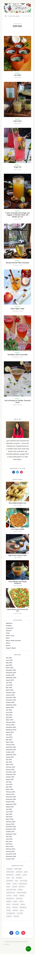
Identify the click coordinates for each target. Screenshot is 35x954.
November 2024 (11, 700)
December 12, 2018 (17, 357)
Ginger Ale (17, 167)
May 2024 (9, 715)
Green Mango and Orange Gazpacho (18, 582)
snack (9, 910)
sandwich (23, 907)
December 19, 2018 (17, 311)
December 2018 (11, 854)
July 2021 (9, 782)
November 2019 (11, 829)
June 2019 (9, 839)
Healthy (21, 886)
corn (24, 874)
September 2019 (11, 834)
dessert (19, 877)
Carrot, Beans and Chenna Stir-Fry (17, 610)
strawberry (11, 913)
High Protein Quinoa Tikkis (17, 555)
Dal (13, 877)
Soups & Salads (11, 648)
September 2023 (11, 729)
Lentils (9, 895)
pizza (8, 904)
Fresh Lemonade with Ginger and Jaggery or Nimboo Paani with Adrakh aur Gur (18, 215)
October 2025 (10, 675)
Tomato (9, 916)
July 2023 (9, 734)
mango (22, 895)
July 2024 (9, 710)
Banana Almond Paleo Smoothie (17, 263)
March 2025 (9, 690)
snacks (15, 910)
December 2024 (11, 697)
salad (23, 904)
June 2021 (9, 784)
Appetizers (9, 623)
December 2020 (11, 797)
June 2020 (9, 811)
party (15, 901)
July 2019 (9, 836)
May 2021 (9, 787)
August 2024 (10, 707)
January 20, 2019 (17, 265)
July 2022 (9, 759)
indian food (11, 892)
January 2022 (10, 769)
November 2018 (11, 856)
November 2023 (11, 727)
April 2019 (9, 844)
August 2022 (10, 757)
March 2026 (9, 667)
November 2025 (11, 672)
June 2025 (9, 685)
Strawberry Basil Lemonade (17, 355)
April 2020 (9, 816)
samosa (15, 907)
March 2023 (9, 742)
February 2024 (10, 722)
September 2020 (11, 804)
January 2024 (10, 725)
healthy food (11, 889)
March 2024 (9, 720)
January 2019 (10, 851)
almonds (10, 868)
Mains (8, 638)
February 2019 (10, 849)
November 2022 (11, 749)
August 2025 (10, 680)
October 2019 (10, 831)
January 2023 (10, 744)
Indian (20, 889)
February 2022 (10, 767)
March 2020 (9, 819)
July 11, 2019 (17, 77)
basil (26, 871)
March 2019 (9, 846)
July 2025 (9, 682)
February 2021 (10, 792)
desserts (10, 880)
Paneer (9, 901)
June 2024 (9, 712)
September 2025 (11, 677)
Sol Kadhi (17, 75)
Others (8, 643)
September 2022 (11, 754)
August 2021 (10, 779)
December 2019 (11, 826)
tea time (20, 913)
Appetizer (18, 868)
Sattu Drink (17, 121)
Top (28, 949)
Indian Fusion (21, 892)
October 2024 (10, 702)
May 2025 (9, 687)
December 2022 (11, 747)
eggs (8, 886)
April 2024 (9, 717)
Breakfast (9, 625)
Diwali (9, 883)
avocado (19, 871)
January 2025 (10, 695)
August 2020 (10, 806)
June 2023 (9, 737)
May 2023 (9, 739)
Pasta (21, 901)
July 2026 (9, 657)
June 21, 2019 (17, 169)
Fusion (14, 886)
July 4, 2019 (17, 123)
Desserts (8, 630)
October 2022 (10, 752)
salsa (8, 907)
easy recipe (23, 883)
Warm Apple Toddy (17, 309)
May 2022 (9, 762)
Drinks (17, 73)
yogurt (16, 916)
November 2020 (11, 799)
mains (16, 895)
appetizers (10, 871)
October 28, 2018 (17, 405)
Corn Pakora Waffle (17, 529)
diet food (23, 880)
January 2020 (10, 824)
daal (8, 877)
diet (16, 880)
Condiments (9, 628)
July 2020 (9, 809)
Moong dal (10, 898)
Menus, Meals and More (13, 640)
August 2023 (10, 732)
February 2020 (10, 821)
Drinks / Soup (10, 635)
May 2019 (9, 841)
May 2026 (9, 662)
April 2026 (9, 665)
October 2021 (10, 777)
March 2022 (9, 764)
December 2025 (11, 670)
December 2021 (11, 772)
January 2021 (10, 794)
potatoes (15, 904)
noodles (19, 898)
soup (21, 910)
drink (15, 883)
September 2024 (11, 705)
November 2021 (11, 774)
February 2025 (10, 692)
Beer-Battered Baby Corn (17, 503)
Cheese (18, 874)
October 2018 (10, 859)
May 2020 (9, 814)
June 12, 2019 (17, 219)
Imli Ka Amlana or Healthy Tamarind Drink (18, 401)
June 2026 (9, 660)
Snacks (8, 645)
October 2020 (10, 802)
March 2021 (9, 789)
